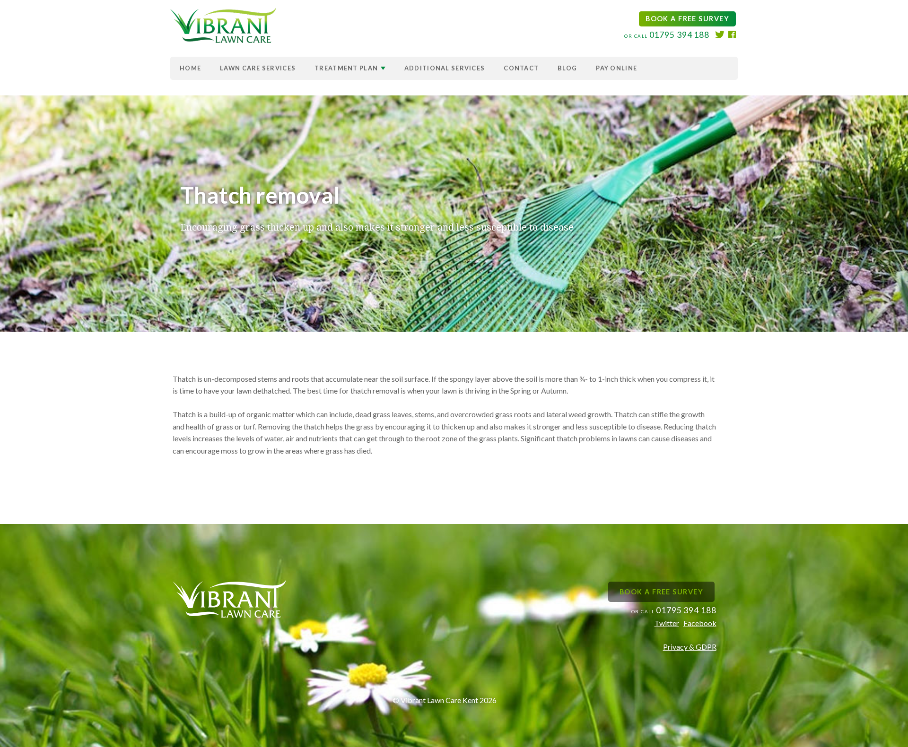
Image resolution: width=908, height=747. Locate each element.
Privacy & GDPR (689, 646)
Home (190, 68)
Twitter (667, 622)
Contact (521, 68)
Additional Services (444, 68)
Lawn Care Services (258, 68)
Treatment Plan (346, 68)
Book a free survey (687, 19)
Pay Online (616, 68)
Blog (567, 68)
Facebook (699, 622)
